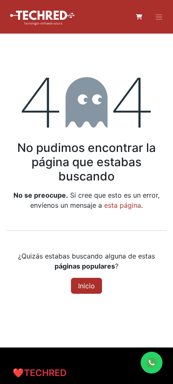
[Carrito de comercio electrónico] (139, 17)
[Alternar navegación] (159, 17)
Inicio (86, 286)
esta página (122, 205)
